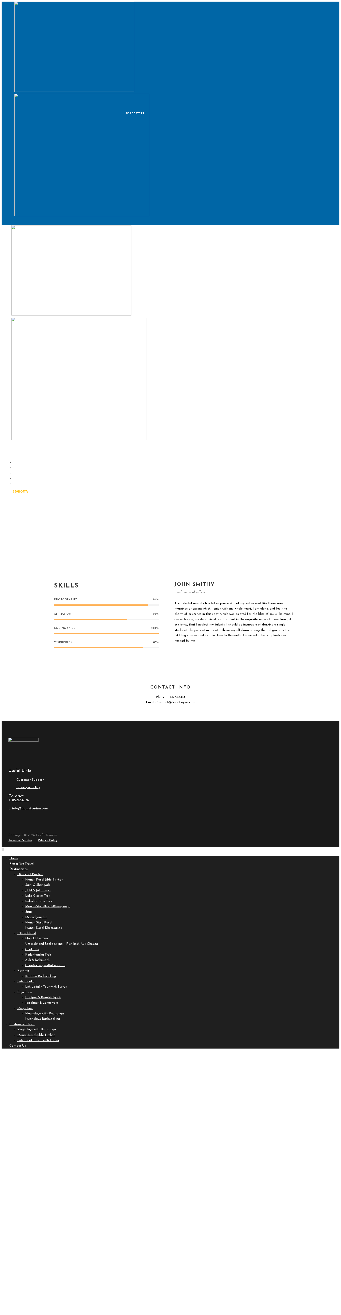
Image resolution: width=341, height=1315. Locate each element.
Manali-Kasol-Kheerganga (43, 928)
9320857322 (134, 113)
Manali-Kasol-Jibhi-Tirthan (44, 879)
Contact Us (25, 483)
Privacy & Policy (28, 787)
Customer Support (30, 779)
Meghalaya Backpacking (42, 1019)
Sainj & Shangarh (37, 885)
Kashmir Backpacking (40, 976)
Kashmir (23, 970)
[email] (175, 652)
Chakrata (32, 949)
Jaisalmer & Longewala (41, 1002)
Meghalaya (25, 1008)
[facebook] (182, 652)
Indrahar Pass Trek (38, 901)
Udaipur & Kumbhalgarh (43, 997)
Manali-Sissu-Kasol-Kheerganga (47, 906)
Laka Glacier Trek (37, 895)
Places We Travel (21, 863)
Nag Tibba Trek (36, 938)
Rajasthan (24, 992)
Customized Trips (22, 1024)
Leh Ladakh (25, 981)
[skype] (189, 652)
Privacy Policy (47, 840)
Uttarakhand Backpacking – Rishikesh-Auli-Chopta (61, 944)
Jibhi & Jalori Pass (38, 890)
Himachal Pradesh (30, 874)
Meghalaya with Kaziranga (44, 1013)
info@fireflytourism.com (30, 808)
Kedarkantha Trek (38, 954)
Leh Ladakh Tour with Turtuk (46, 986)
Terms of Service (20, 840)
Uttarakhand (26, 933)
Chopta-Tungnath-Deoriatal (45, 965)
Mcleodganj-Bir (36, 917)
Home (13, 858)
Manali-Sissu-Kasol (38, 922)
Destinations (18, 869)
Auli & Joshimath (37, 960)
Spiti (28, 911)
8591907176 (20, 491)
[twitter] (196, 652)
